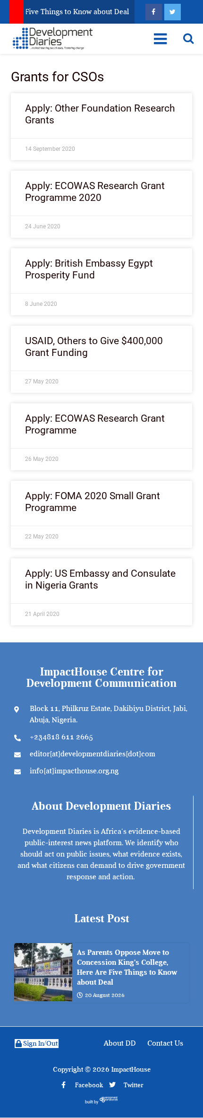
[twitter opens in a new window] (172, 12)
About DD (120, 1043)
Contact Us (165, 1043)
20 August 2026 (105, 995)
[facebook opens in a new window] (153, 12)
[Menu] (160, 38)
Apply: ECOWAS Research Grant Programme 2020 (95, 191)
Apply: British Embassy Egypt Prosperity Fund (89, 269)
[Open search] (188, 38)
